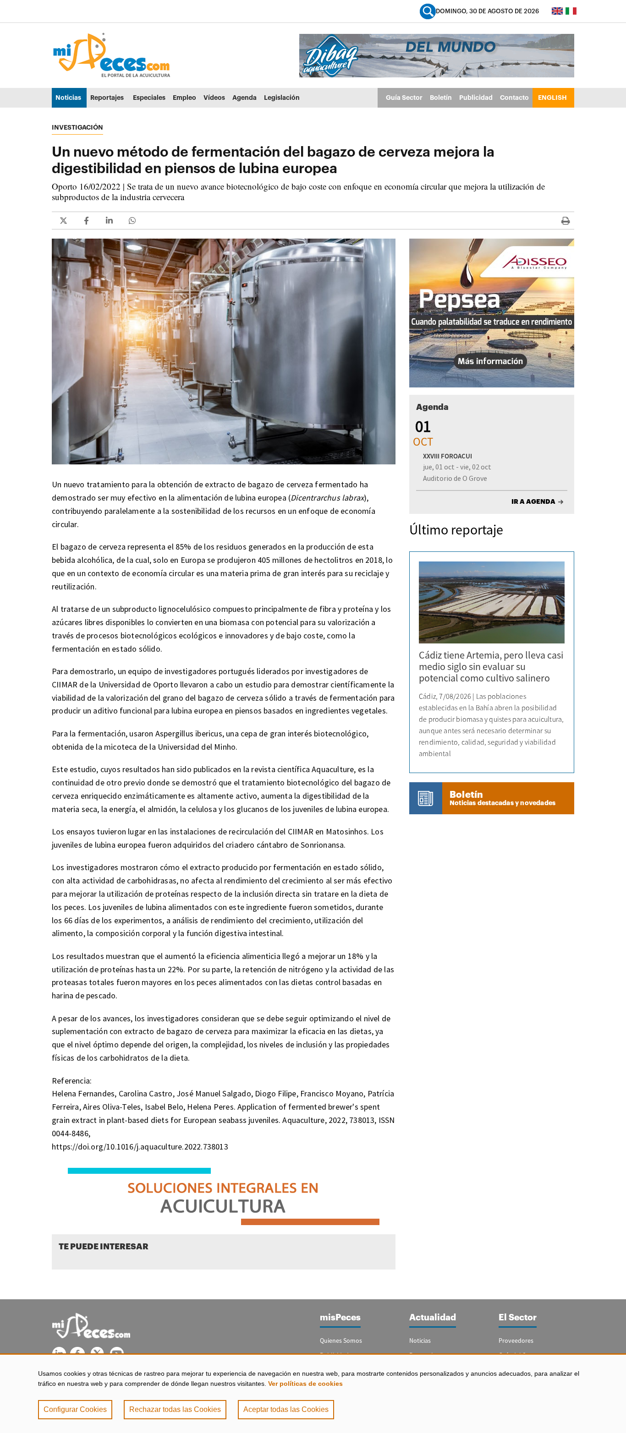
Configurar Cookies (75, 1409)
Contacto (514, 97)
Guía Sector (404, 97)
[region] (313, 1393)
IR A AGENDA (533, 501)
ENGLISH (552, 97)
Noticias (68, 97)
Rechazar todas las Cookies (175, 1409)
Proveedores (516, 1340)
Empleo (184, 97)
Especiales (149, 97)
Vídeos (214, 97)
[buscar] (428, 11)
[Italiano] (571, 11)
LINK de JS (63, 220)
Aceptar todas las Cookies (286, 1409)
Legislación (282, 97)
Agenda (244, 97)
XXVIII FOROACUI (447, 456)
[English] (557, 11)
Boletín (441, 97)
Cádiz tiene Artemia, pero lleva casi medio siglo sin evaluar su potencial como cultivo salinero (491, 666)
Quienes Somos (341, 1340)
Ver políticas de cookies (305, 1383)
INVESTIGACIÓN (77, 127)
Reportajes (107, 97)
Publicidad (476, 97)
